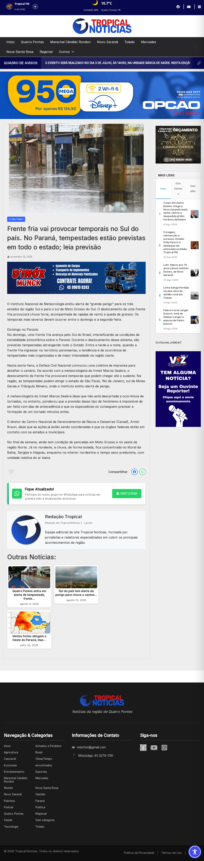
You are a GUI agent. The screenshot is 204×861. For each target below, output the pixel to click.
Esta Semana (178, 188)
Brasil (38, 752)
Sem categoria (44, 820)
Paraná (40, 800)
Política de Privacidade (139, 852)
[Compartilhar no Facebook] (134, 472)
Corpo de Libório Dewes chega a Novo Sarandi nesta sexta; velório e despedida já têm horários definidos (175, 211)
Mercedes (148, 42)
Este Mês (193, 188)
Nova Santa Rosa (19, 52)
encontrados (43, 765)
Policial (8, 807)
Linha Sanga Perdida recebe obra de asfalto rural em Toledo (176, 292)
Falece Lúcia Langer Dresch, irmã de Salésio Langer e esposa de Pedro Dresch (175, 316)
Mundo (8, 788)
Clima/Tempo (16, 219)
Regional (46, 52)
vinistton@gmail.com (91, 747)
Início (10, 42)
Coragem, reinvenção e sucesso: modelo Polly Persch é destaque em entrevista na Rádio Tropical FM (175, 242)
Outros (64, 52)
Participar (129, 493)
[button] (72, 52)
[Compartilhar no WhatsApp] (142, 472)
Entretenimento (14, 771)
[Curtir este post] (11, 472)
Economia (10, 765)
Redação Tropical (63, 516)
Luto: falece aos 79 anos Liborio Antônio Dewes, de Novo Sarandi (176, 270)
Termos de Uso (171, 852)
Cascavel (10, 758)
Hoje (163, 188)
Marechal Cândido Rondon (70, 42)
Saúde (8, 820)
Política (40, 807)
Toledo (129, 42)
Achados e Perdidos (48, 746)
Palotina (9, 800)
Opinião (40, 794)
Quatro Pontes (32, 42)
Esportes (41, 771)
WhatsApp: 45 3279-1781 (95, 756)
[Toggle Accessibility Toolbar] (195, 852)
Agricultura (11, 752)
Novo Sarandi (107, 42)
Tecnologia (11, 826)
